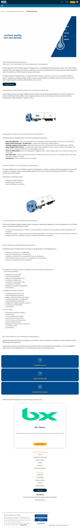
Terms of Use (64, 525)
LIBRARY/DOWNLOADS (40, 379)
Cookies (58, 525)
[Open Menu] (2, 5)
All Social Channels (40, 500)
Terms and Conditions (40, 468)
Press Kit (40, 483)
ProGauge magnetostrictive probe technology (49, 76)
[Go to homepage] (4, 2)
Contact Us (40, 465)
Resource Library (40, 480)
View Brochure (9, 84)
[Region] (77, 2)
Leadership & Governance (40, 457)
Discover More (40, 444)
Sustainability (40, 477)
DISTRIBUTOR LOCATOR (40, 392)
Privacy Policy (51, 525)
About (40, 454)
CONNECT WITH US (40, 365)
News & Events (40, 460)
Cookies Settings (41, 523)
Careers (40, 463)
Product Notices (40, 486)
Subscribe (40, 490)
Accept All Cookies (41, 516)
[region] (25, 520)
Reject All (41, 519)
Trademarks (40, 475)
